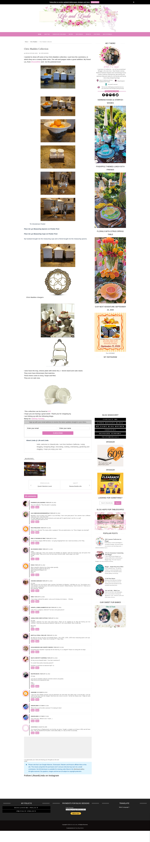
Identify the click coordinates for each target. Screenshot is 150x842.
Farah (32, 565)
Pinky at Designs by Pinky (38, 538)
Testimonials (110, 437)
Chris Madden (44, 53)
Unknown (33, 692)
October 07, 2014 (44, 705)
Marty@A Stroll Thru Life (38, 635)
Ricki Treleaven (35, 527)
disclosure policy (79, 769)
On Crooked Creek (36, 549)
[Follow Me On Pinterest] (107, 96)
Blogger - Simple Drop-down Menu (114, 566)
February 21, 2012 (48, 549)
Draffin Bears (35, 674)
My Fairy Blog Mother (110, 426)
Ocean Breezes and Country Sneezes (42, 647)
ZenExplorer (35, 705)
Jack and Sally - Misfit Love (112, 590)
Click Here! (95, 2)
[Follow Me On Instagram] (110, 96)
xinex (32, 596)
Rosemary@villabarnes (38, 502)
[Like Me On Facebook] (103, 96)
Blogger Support (110, 433)
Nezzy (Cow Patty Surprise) (39, 658)
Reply (32, 507)
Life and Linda (74, 824)
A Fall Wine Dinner (110, 578)
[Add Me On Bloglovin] (113, 96)
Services (110, 430)
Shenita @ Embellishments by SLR (41, 607)
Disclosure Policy (26, 807)
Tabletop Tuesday (37, 419)
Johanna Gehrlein (36, 581)
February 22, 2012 (53, 618)
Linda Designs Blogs (110, 423)
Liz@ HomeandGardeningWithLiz (40, 513)
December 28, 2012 (42, 692)
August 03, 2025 (42, 727)
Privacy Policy (26, 811)
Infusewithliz (35, 62)
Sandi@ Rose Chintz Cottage (39, 618)
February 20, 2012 (51, 502)
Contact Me (110, 419)
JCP (49, 411)
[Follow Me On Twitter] (117, 96)
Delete (37, 507)
